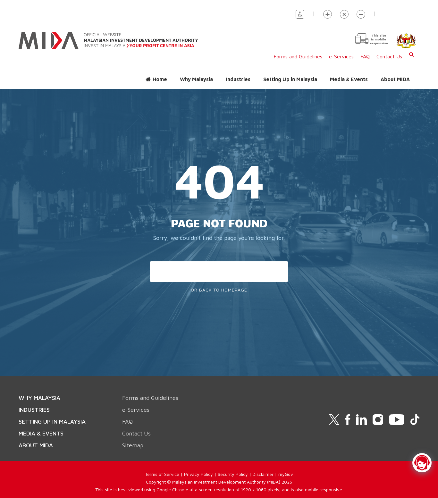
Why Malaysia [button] (196, 79)
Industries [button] (238, 79)
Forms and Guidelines (298, 56)
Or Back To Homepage (219, 289)
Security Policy (233, 474)
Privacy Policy (198, 474)
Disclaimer (263, 474)
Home (160, 79)
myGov (285, 474)
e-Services (341, 56)
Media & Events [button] (349, 79)
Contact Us (389, 56)
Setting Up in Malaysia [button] (290, 79)
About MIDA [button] (395, 79)
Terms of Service (162, 474)
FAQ (365, 56)
